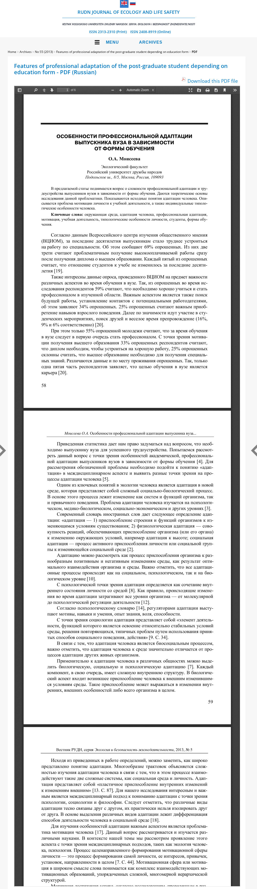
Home (12, 52)
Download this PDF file (212, 80)
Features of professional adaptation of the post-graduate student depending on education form (122, 52)
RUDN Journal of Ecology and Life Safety (128, 17)
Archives (150, 42)
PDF (194, 52)
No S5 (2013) (44, 52)
